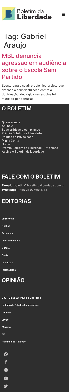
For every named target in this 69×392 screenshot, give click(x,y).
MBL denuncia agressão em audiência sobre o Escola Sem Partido (34, 66)
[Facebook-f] (6, 362)
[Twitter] (6, 386)
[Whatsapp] (6, 354)
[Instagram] (6, 370)
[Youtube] (6, 378)
